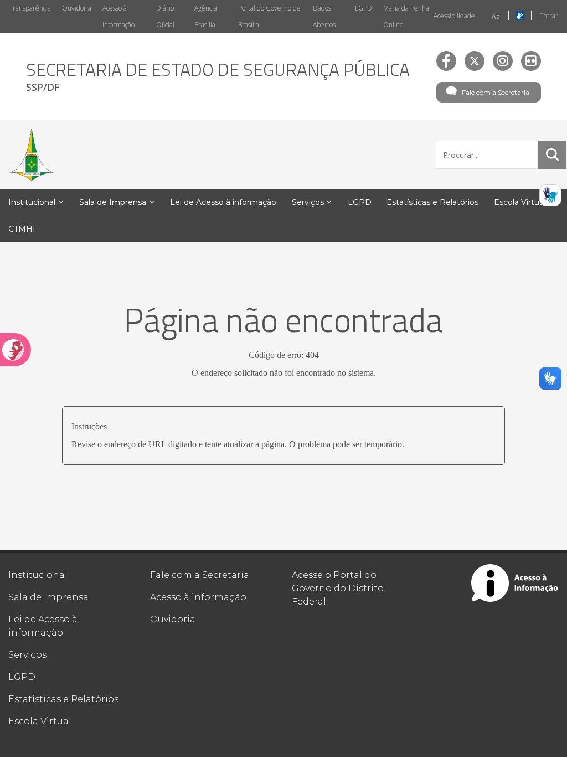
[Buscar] (553, 154)
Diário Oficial (165, 16)
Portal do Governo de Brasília (269, 16)
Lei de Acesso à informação (43, 626)
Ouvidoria (76, 8)
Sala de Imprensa (48, 597)
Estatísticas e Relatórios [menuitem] (432, 202)
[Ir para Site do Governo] (31, 154)
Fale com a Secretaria (495, 92)
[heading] (218, 77)
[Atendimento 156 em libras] (550, 195)
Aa (496, 16)
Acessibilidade (454, 16)
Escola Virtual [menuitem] (519, 202)
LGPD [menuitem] (360, 202)
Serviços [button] (308, 202)
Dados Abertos (324, 16)
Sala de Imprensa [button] (112, 202)
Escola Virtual (39, 721)
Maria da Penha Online (406, 16)
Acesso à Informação (118, 16)
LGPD (363, 8)
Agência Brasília (205, 16)
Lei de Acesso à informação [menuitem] (223, 202)
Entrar (548, 16)
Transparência (30, 8)
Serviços (27, 654)
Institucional (38, 575)
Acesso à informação (198, 597)
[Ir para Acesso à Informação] (515, 583)
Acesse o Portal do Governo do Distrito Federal (338, 588)
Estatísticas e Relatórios (63, 699)
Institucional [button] (31, 202)
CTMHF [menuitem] (23, 229)
